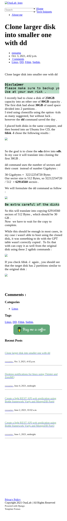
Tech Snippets (44, 11)
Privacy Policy (13, 499)
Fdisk (28, 62)
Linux (15, 62)
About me (17, 14)
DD (22, 62)
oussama (16, 52)
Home (40, 8)
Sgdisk (36, 62)
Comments (18, 59)
